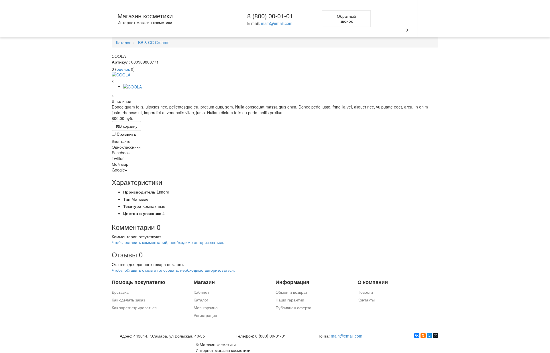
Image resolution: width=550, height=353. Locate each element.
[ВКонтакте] (416, 335)
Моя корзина (206, 307)
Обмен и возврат (291, 292)
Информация (292, 282)
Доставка (120, 292)
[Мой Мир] (429, 335)
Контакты (366, 300)
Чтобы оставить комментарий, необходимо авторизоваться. (168, 242)
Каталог (201, 300)
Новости (365, 292)
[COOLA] (275, 75)
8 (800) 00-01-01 (270, 15)
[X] (435, 335)
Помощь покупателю (138, 282)
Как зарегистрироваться (134, 307)
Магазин (204, 282)
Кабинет (201, 292)
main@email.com (276, 23)
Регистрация (205, 315)
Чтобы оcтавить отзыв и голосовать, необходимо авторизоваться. (173, 270)
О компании (373, 282)
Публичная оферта (293, 307)
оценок (123, 69)
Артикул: (121, 62)
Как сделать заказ (128, 300)
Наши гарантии (290, 300)
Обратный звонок (346, 18)
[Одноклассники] (423, 335)
